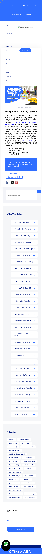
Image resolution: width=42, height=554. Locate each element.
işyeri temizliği (24, 439)
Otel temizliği (28, 465)
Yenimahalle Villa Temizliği (24, 362)
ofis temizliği (26, 443)
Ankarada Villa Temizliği (23, 388)
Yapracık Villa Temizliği (23, 294)
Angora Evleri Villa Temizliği (20, 335)
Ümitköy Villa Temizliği (22, 229)
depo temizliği (29, 476)
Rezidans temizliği (14, 177)
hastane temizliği (14, 450)
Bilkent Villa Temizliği (22, 301)
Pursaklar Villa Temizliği (23, 375)
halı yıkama (13, 479)
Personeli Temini (30, 497)
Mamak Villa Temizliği (22, 349)
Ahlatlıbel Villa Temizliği (23, 308)
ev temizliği (13, 443)
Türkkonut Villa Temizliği (23, 327)
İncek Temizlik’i (27, 140)
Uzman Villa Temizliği (22, 401)
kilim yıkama (26, 479)
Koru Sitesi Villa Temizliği (23, 321)
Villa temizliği (12, 173)
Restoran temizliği (15, 494)
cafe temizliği (30, 494)
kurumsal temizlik (28, 447)
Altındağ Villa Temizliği (22, 355)
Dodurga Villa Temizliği (23, 288)
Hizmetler (9, 46)
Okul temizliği (28, 457)
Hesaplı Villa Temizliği (22, 414)
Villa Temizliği (30, 102)
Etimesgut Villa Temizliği (23, 275)
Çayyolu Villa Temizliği (22, 242)
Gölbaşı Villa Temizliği (22, 381)
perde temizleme (28, 486)
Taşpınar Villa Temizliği (22, 314)
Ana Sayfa (7, 23)
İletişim (28, 14)
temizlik (11, 439)
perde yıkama (13, 483)
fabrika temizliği (14, 476)
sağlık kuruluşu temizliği (17, 454)
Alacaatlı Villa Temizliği (22, 281)
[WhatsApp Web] (6, 545)
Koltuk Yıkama (27, 483)
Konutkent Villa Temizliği (23, 268)
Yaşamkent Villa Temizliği (23, 262)
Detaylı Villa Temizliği (22, 395)
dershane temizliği (29, 461)
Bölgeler (8, 59)
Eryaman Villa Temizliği (23, 255)
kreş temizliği (13, 461)
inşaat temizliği (14, 457)
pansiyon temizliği (15, 468)
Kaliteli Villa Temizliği (22, 408)
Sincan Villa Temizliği (22, 368)
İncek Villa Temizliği (21, 222)
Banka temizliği (14, 465)
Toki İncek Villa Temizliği (23, 249)
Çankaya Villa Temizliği (23, 342)
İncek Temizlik (8, 74)
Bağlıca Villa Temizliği (22, 236)
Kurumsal (9, 33)
